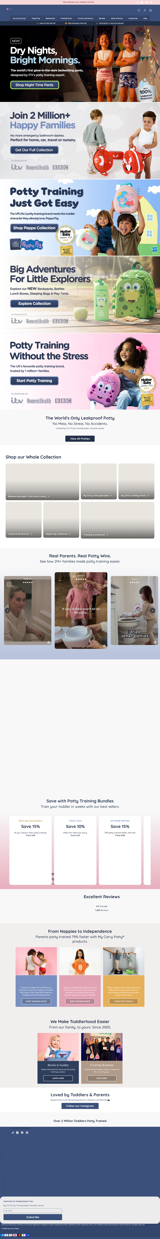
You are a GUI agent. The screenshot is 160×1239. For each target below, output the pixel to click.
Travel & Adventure (85, 18)
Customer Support (20, 1138)
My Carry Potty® (19, 18)
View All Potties (80, 438)
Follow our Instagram (80, 1106)
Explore (5, 1153)
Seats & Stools (117, 18)
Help (145, 18)
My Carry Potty (11, 1173)
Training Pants (66, 18)
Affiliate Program (12, 1161)
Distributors (10, 1164)
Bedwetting (50, 18)
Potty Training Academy (15, 1150)
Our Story (9, 1159)
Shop (4, 1167)
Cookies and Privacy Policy (52, 1228)
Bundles (102, 18)
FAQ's (7, 1147)
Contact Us (17, 1144)
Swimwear (9, 1190)
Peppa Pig (36, 18)
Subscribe (32, 1217)
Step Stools (10, 1188)
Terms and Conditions (31, 1228)
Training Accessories (14, 1193)
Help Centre (17, 1141)
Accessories (133, 18)
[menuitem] (19, 18)
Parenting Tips (11, 1156)
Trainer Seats (11, 1185)
